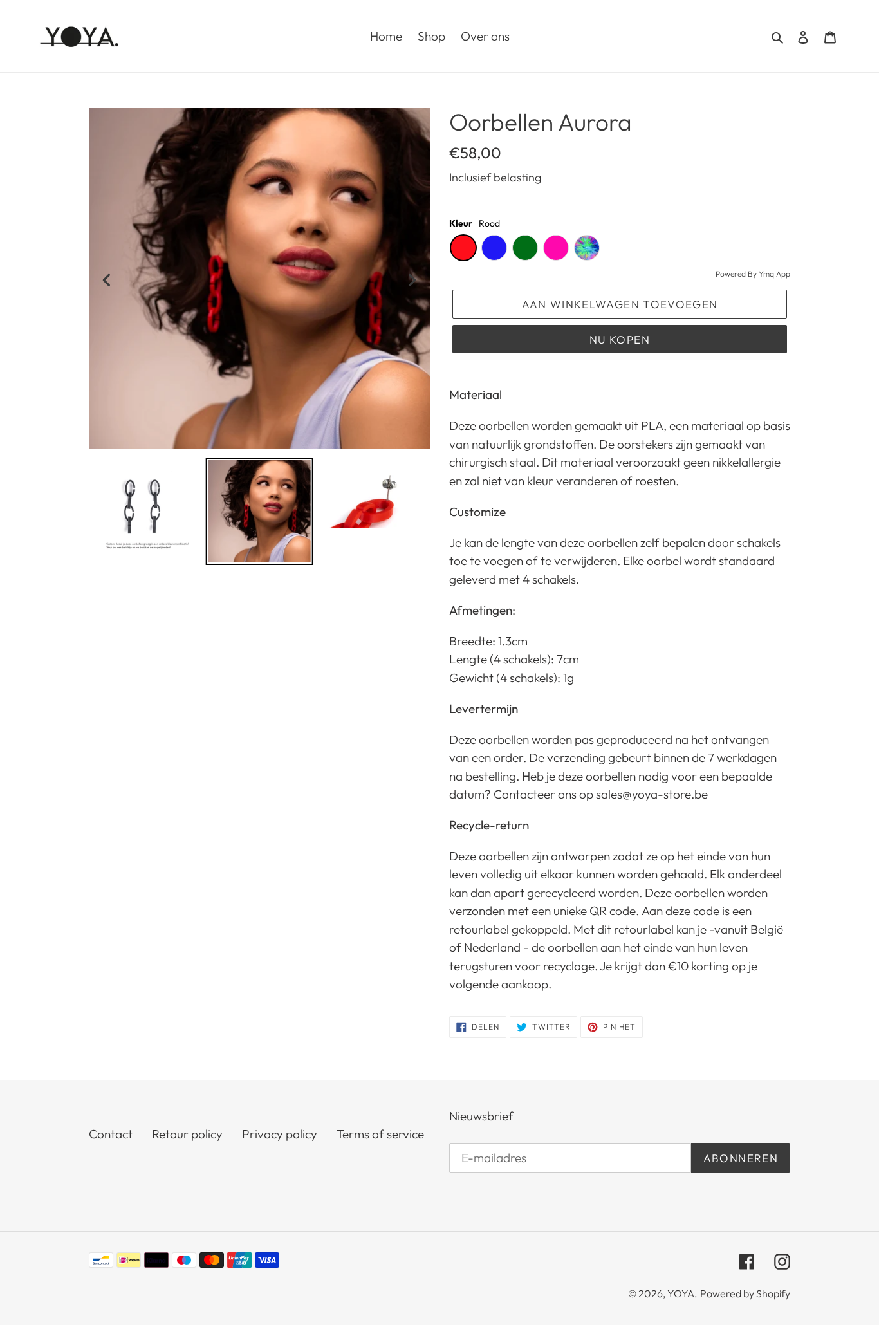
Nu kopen (619, 339)
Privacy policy (279, 1134)
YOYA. (682, 1293)
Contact (111, 1134)
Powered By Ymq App (753, 274)
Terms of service (380, 1134)
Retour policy (187, 1134)
